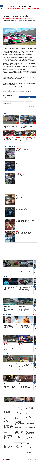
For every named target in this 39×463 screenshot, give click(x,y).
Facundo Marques (9, 18)
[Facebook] (15, 4)
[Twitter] (17, 4)
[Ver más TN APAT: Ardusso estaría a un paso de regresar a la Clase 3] (25, 339)
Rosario (4, 18)
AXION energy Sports (28, 18)
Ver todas (34, 258)
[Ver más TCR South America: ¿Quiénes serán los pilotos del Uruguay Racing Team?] (10, 301)
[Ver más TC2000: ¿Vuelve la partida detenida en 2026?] (10, 263)
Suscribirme (28, 97)
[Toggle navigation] (1, 6)
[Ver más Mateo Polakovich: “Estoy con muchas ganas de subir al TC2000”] (10, 166)
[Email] (24, 4)
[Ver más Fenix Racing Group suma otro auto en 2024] (10, 153)
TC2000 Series (21, 18)
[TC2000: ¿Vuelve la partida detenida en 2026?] (9, 399)
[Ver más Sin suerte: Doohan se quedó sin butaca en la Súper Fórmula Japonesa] (10, 319)
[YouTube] (19, 4)
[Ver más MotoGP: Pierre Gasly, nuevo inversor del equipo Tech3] (10, 281)
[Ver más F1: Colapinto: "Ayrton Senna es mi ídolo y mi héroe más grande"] (10, 224)
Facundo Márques (15, 18)
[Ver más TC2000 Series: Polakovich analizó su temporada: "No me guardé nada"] (10, 178)
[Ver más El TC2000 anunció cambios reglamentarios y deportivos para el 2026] (25, 263)
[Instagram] (22, 4)
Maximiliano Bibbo (7, 24)
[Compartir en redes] (34, 125)
